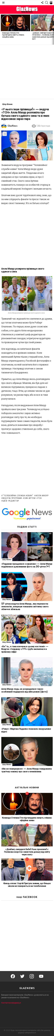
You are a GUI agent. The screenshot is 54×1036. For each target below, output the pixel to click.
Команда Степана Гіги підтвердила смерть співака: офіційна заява (13, 35)
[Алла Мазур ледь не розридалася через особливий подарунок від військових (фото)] (27, 671)
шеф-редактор (11, 501)
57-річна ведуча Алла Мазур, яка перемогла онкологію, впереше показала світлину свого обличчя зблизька (24, 606)
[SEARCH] (46, 2)
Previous (1, 29)
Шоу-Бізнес (6, 560)
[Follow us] (42, 2)
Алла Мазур (42, 496)
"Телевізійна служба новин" (18, 496)
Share (5, 134)
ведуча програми (12, 498)
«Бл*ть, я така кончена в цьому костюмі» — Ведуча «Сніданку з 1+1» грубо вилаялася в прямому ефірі (24, 649)
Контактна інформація (11, 1003)
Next (52, 29)
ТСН (40, 498)
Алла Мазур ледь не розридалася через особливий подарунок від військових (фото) (24, 690)
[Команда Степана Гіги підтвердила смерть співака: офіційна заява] (15, 23)
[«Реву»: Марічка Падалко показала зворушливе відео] (27, 711)
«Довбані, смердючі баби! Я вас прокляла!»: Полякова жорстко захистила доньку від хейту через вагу (27, 852)
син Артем (29, 498)
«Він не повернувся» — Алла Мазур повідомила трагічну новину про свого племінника (26, 770)
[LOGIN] (51, 2)
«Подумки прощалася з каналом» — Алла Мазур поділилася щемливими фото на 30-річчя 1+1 (26, 565)
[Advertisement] (27, 72)
